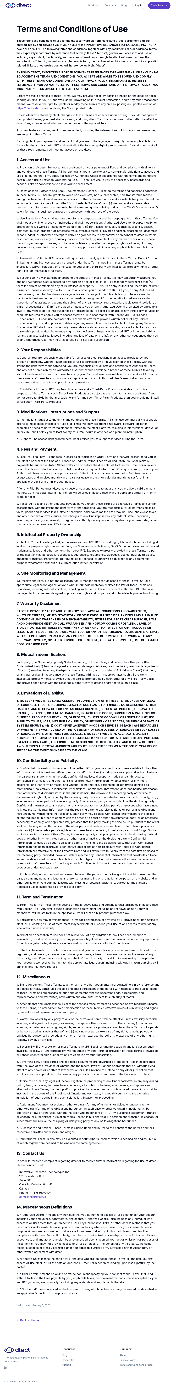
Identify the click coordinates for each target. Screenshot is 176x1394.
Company (110, 5)
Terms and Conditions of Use (136, 1364)
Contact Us (68, 1360)
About (123, 1355)
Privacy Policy (128, 1360)
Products (93, 5)
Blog (124, 5)
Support (66, 1364)
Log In (138, 5)
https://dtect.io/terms (29, 108)
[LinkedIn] (6, 1367)
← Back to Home (27, 1320)
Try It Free (157, 5)
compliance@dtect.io (32, 1196)
